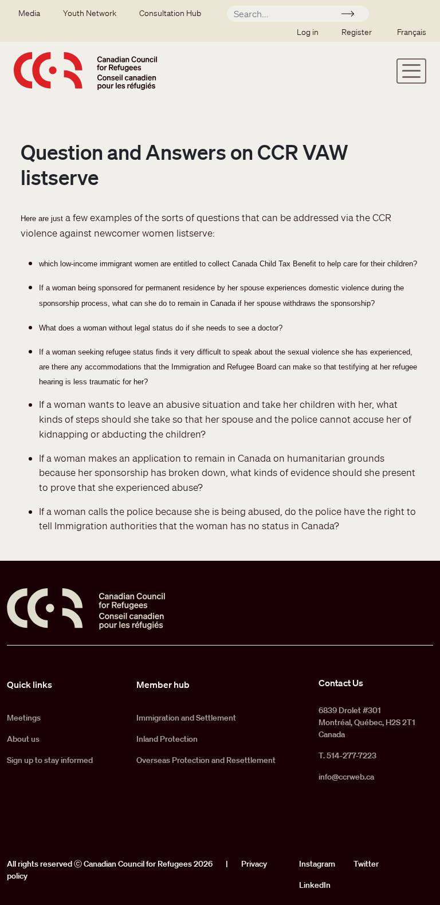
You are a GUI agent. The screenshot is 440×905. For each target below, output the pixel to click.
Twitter (366, 864)
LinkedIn (315, 885)
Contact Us (341, 682)
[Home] (85, 70)
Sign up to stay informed (50, 760)
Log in (308, 32)
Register (356, 32)
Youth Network (89, 13)
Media (29, 13)
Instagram (317, 864)
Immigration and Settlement (186, 718)
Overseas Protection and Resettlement (206, 760)
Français (411, 32)
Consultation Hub (170, 13)
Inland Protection (167, 739)
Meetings (24, 718)
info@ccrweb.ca (346, 777)
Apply (353, 15)
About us (23, 739)
